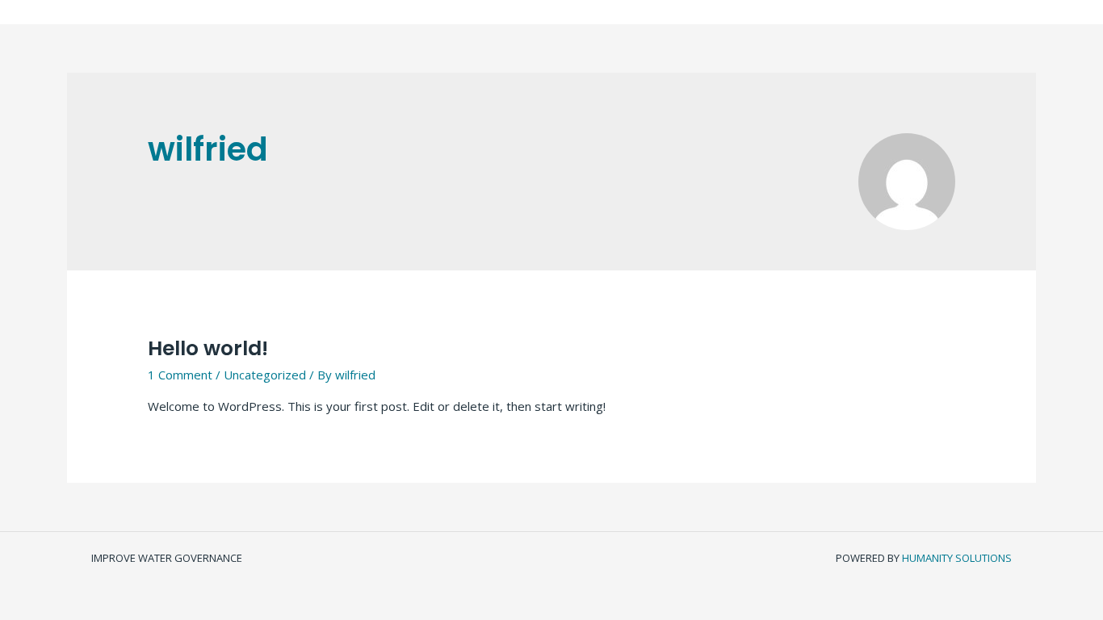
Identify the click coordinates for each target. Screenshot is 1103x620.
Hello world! (208, 348)
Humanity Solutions (957, 558)
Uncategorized (265, 375)
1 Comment (180, 375)
